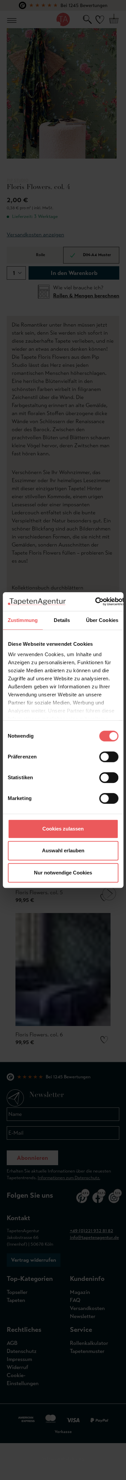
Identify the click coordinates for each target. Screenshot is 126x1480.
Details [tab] (62, 620)
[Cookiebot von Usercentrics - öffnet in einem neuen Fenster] (95, 601)
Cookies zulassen (63, 829)
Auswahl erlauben (63, 850)
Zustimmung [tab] (23, 620)
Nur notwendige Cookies (63, 872)
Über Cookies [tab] (102, 620)
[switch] (108, 756)
